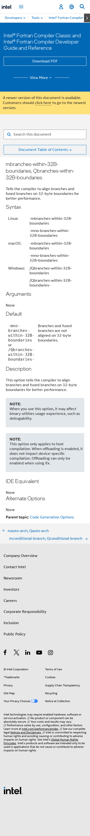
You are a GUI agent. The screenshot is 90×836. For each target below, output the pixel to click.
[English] (71, 6)
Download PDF (45, 61)
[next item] (87, 18)
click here (43, 102)
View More (39, 77)
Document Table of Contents (43, 149)
